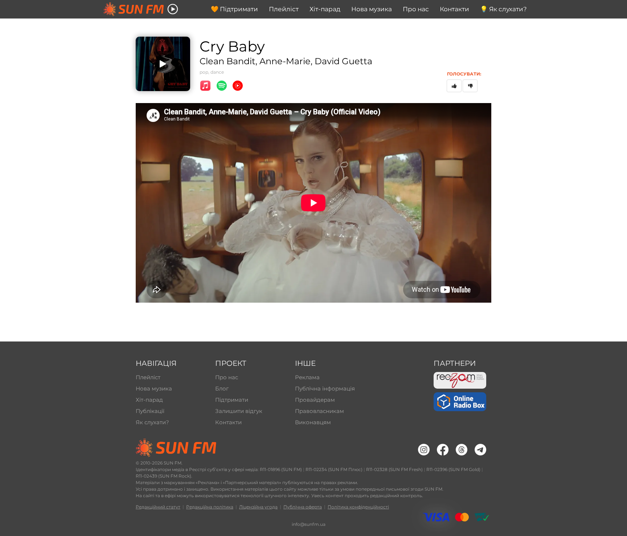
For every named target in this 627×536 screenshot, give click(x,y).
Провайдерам (315, 399)
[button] (173, 9)
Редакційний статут (158, 507)
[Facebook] (442, 449)
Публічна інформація (324, 388)
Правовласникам (319, 411)
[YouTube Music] (237, 85)
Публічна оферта (302, 507)
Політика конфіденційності (358, 507)
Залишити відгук (238, 411)
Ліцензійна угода (258, 507)
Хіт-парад (149, 399)
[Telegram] (480, 449)
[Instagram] (424, 449)
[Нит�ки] (461, 449)
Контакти (228, 422)
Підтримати (231, 399)
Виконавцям (313, 422)
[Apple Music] (205, 85)
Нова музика (154, 388)
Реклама (307, 377)
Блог (222, 388)
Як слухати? (152, 422)
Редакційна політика (209, 507)
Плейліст (148, 377)
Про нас (226, 377)
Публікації (150, 411)
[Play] (163, 63)
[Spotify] (222, 85)
